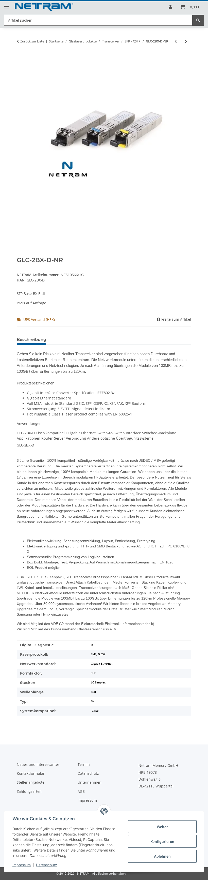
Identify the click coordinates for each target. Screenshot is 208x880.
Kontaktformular (31, 773)
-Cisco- (95, 710)
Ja (92, 645)
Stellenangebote (30, 782)
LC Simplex (98, 682)
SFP (93, 673)
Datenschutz (46, 865)
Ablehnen (162, 856)
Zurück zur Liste (32, 41)
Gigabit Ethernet (101, 663)
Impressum (21, 865)
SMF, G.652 (98, 654)
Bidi (93, 692)
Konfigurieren (162, 841)
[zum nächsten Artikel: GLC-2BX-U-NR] (186, 41)
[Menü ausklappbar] (6, 4)
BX (92, 701)
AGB (81, 791)
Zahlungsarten (29, 791)
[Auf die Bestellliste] (21, 58)
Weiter (162, 827)
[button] (170, 7)
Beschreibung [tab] (31, 339)
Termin (84, 764)
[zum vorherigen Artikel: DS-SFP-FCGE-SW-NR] (175, 41)
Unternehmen (89, 782)
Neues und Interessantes (38, 764)
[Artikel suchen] (198, 20)
